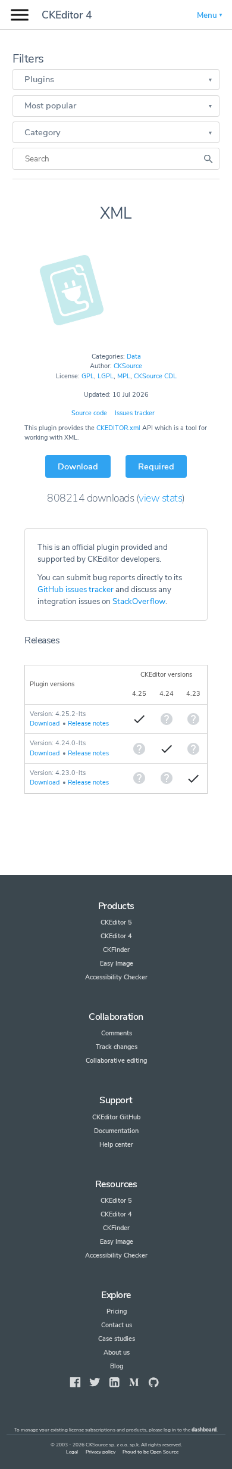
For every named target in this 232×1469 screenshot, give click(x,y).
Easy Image (116, 963)
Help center (116, 1144)
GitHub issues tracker (75, 589)
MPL (123, 376)
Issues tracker (135, 413)
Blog (116, 1366)
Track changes (116, 1046)
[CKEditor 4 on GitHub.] (153, 1382)
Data (134, 356)
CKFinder (116, 949)
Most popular (50, 105)
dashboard (204, 1430)
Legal (72, 1452)
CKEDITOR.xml (118, 428)
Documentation (116, 1130)
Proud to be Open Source (150, 1452)
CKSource (128, 366)
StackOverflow (138, 601)
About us (117, 1352)
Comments (116, 1033)
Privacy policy (100, 1452)
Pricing (116, 1311)
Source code (89, 413)
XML (116, 213)
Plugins (39, 79)
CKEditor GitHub (116, 1117)
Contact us (116, 1325)
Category (42, 132)
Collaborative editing (116, 1060)
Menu (207, 15)
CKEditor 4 (67, 15)
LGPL (106, 376)
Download (78, 466)
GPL (87, 376)
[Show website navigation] (20, 15)
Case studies (116, 1338)
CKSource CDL (155, 376)
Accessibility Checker (116, 977)
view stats (160, 498)
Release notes (88, 723)
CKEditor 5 (116, 922)
